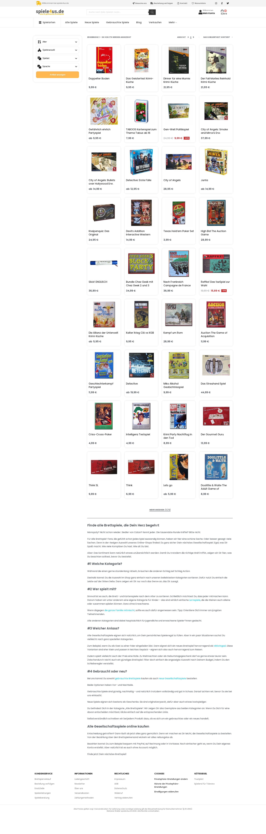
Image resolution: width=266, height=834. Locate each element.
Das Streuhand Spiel (213, 383)
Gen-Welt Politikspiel (176, 129)
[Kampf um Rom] (179, 314)
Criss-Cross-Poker (100, 434)
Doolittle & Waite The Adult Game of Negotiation (214, 487)
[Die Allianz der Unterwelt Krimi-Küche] (104, 314)
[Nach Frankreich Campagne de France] (179, 263)
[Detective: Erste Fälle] (141, 162)
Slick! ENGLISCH (98, 282)
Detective (132, 383)
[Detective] (141, 365)
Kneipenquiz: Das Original (99, 232)
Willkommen (208, 10)
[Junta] (216, 162)
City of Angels (172, 180)
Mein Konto (209, 13)
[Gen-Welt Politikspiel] (179, 111)
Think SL (93, 485)
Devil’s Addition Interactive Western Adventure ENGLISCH (138, 232)
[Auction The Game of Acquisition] (216, 314)
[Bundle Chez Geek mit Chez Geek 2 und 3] (141, 263)
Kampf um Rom (173, 332)
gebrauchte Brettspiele (128, 678)
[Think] (141, 467)
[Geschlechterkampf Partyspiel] (104, 365)
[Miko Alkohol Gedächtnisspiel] (179, 365)
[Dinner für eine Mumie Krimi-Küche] (179, 60)
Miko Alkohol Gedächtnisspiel (173, 385)
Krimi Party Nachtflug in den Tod (177, 436)
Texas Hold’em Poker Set (178, 231)
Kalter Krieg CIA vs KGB (140, 332)
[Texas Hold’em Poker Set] (179, 213)
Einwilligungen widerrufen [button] (166, 791)
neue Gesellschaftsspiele (172, 678)
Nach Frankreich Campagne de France (177, 283)
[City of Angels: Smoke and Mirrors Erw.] (216, 111)
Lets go (167, 485)
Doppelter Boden (99, 78)
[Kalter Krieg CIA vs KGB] (141, 314)
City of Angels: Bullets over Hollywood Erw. (102, 181)
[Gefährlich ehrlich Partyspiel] (104, 111)
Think (129, 485)
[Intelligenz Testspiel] (141, 416)
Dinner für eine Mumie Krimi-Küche (176, 80)
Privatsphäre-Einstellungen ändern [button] (171, 779)
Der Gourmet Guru (212, 434)
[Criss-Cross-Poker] (104, 416)
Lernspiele (194, 600)
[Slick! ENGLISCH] (104, 263)
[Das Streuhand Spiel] (216, 365)
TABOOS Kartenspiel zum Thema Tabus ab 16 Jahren (141, 131)
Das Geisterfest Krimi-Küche (139, 80)
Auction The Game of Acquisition (214, 334)
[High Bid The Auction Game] (216, 213)
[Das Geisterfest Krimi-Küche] (141, 60)
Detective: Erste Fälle (138, 180)
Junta (204, 180)
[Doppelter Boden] (104, 60)
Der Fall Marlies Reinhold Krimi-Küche (215, 80)
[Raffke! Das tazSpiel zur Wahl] (216, 263)
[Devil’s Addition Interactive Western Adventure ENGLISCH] (141, 213)
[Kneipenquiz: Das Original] (104, 212)
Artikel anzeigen (57, 74)
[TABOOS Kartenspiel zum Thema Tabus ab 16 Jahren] (141, 111)
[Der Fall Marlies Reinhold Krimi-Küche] (216, 60)
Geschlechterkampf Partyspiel (101, 385)
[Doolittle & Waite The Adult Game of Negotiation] (216, 467)
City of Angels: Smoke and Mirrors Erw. (214, 131)
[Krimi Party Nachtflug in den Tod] (179, 416)
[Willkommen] (200, 12)
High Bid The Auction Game (213, 232)
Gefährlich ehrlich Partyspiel (99, 131)
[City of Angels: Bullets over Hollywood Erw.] (104, 162)
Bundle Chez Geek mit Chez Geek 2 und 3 (139, 283)
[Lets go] (179, 467)
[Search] (152, 12)
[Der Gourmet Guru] (216, 416)
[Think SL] (104, 467)
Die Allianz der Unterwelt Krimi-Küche (103, 334)
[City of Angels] (179, 162)
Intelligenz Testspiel (138, 434)
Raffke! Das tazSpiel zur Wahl (215, 283)
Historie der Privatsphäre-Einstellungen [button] (166, 785)
